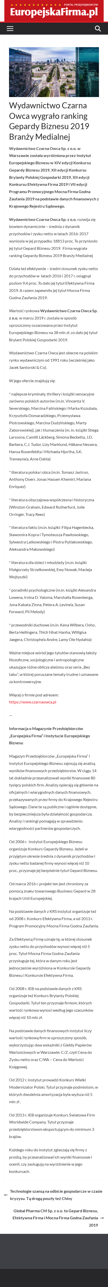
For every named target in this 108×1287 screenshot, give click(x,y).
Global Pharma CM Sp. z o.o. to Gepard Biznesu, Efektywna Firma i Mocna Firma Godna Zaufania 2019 (55, 1218)
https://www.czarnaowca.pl (32, 701)
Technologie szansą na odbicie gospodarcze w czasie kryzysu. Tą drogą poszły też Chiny (56, 1195)
